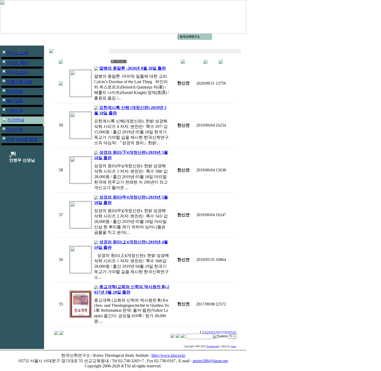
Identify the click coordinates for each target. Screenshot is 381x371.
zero (233, 346)
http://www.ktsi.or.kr (168, 355)
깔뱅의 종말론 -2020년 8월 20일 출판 (132, 68)
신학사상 (14, 110)
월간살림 (14, 101)
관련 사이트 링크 (22, 139)
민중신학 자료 (19, 81)
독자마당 (14, 91)
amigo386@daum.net (210, 361)
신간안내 (16, 120)
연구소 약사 (17, 62)
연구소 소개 (17, 53)
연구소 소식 (17, 72)
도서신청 (14, 129)
